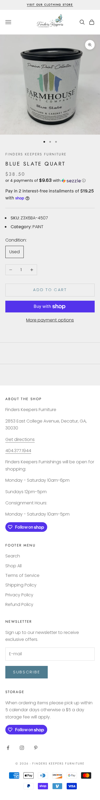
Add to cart (50, 289)
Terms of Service (22, 575)
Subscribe (26, 672)
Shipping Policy (21, 585)
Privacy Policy (19, 595)
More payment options (50, 320)
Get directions (20, 439)
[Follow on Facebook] (8, 747)
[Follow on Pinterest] (35, 747)
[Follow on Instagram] (22, 747)
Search (12, 556)
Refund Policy (19, 604)
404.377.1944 (18, 451)
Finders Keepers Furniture (35, 154)
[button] (50, 180)
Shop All (13, 566)
